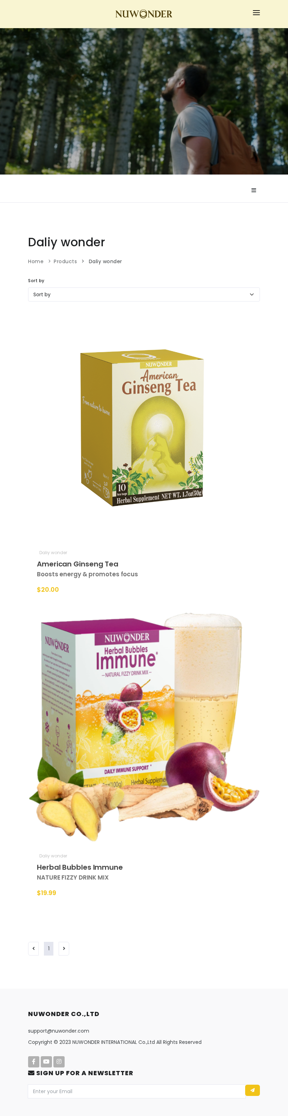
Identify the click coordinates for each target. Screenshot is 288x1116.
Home (36, 261)
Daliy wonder (104, 261)
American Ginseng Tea (87, 568)
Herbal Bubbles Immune (80, 872)
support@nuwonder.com (58, 1030)
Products (65, 261)
